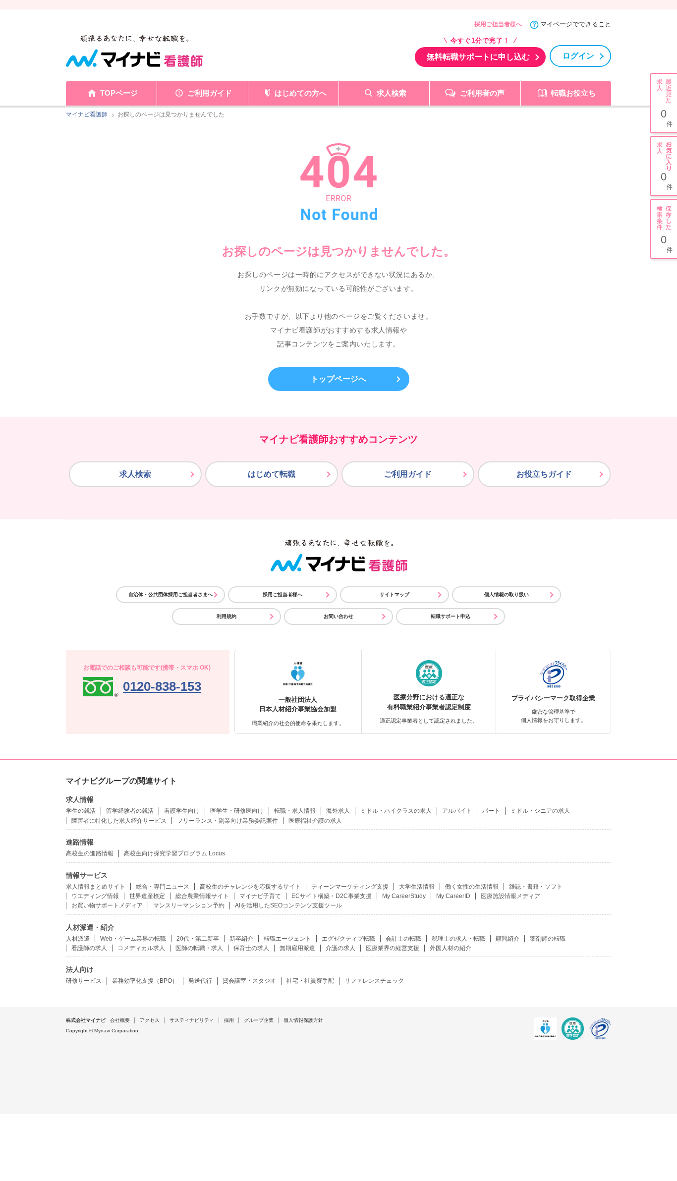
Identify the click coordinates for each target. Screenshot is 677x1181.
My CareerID (453, 896)
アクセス (150, 1020)
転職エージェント (287, 938)
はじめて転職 (271, 474)
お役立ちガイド (544, 474)
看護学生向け (182, 810)
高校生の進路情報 (89, 853)
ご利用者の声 (482, 93)
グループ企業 (259, 1020)
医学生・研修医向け (237, 810)
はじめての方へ (301, 93)
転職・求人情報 (295, 810)
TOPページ (119, 93)
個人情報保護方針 (303, 1020)
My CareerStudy (404, 896)
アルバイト (457, 810)
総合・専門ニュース (162, 886)
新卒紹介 (241, 938)
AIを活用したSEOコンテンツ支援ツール (288, 905)
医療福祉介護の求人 (315, 820)
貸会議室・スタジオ (249, 980)
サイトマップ (394, 594)
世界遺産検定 (147, 896)
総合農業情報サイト (202, 896)
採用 (229, 1020)
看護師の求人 (89, 948)
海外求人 (338, 810)
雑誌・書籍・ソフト (536, 886)
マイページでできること (575, 24)
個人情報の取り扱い (506, 594)
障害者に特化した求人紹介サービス (119, 820)
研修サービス (84, 980)
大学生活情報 (417, 886)
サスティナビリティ (191, 1020)
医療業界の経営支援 (392, 948)
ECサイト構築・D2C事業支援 (331, 896)
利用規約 (226, 616)
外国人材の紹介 (450, 948)
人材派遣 (78, 938)
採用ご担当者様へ (498, 24)
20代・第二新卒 (197, 938)
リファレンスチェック (374, 980)
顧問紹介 (507, 938)
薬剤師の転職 (547, 938)
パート (491, 810)
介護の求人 (340, 948)
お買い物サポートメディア (107, 905)
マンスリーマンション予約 (189, 905)
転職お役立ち (573, 93)
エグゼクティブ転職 (348, 938)
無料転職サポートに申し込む (478, 57)
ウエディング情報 (95, 896)
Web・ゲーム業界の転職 (133, 938)
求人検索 (391, 93)
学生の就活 (81, 810)
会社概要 (120, 1020)
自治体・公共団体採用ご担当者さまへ (170, 594)
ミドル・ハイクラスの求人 (396, 810)
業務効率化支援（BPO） (145, 980)
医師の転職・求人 (199, 948)
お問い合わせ (338, 616)
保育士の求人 (251, 948)
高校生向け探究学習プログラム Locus (174, 853)
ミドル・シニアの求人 (540, 810)
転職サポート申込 (450, 616)
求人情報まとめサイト (95, 886)
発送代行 (200, 980)
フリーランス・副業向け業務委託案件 (227, 820)
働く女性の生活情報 (472, 886)
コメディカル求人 (141, 948)
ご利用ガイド (209, 93)
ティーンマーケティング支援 (350, 886)
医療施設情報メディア (510, 896)
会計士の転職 (403, 938)
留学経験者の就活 (130, 810)
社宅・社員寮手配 (310, 980)
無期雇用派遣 (297, 948)
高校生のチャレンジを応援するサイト (250, 886)
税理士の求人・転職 (458, 938)
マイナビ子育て (260, 896)
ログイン (578, 56)
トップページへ (338, 379)
